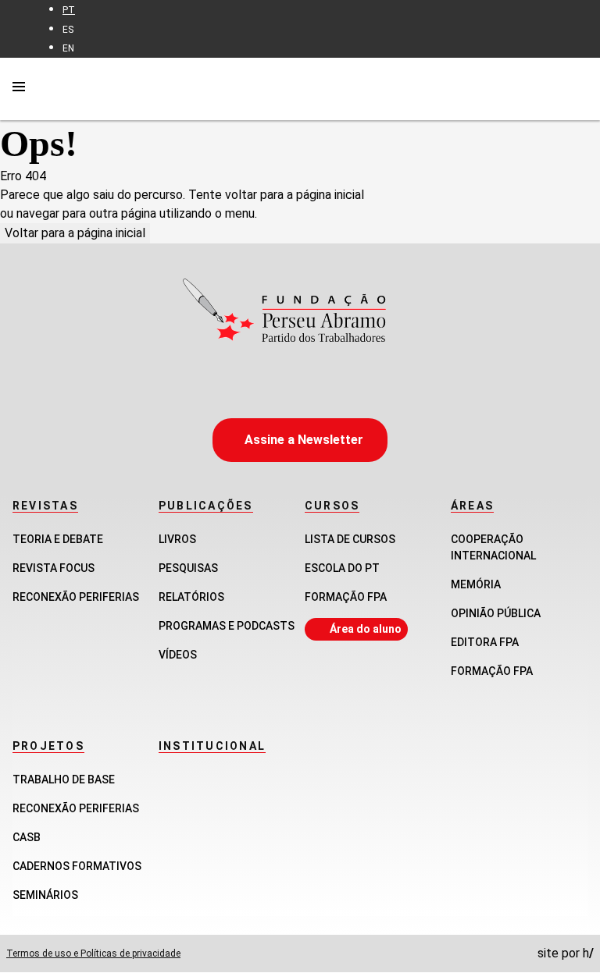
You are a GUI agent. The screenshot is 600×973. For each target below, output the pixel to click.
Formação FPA (346, 597)
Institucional (212, 746)
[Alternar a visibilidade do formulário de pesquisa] (578, 88)
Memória (476, 584)
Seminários (45, 895)
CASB (26, 837)
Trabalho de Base (63, 779)
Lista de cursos (350, 539)
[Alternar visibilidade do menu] (18, 89)
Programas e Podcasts (227, 626)
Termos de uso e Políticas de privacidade (93, 953)
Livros (177, 539)
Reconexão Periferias (75, 597)
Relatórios (191, 597)
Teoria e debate (57, 539)
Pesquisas (188, 568)
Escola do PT (342, 568)
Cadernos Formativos (76, 866)
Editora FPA (485, 642)
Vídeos (178, 654)
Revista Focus (53, 568)
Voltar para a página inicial (75, 232)
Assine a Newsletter (304, 439)
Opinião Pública (496, 613)
